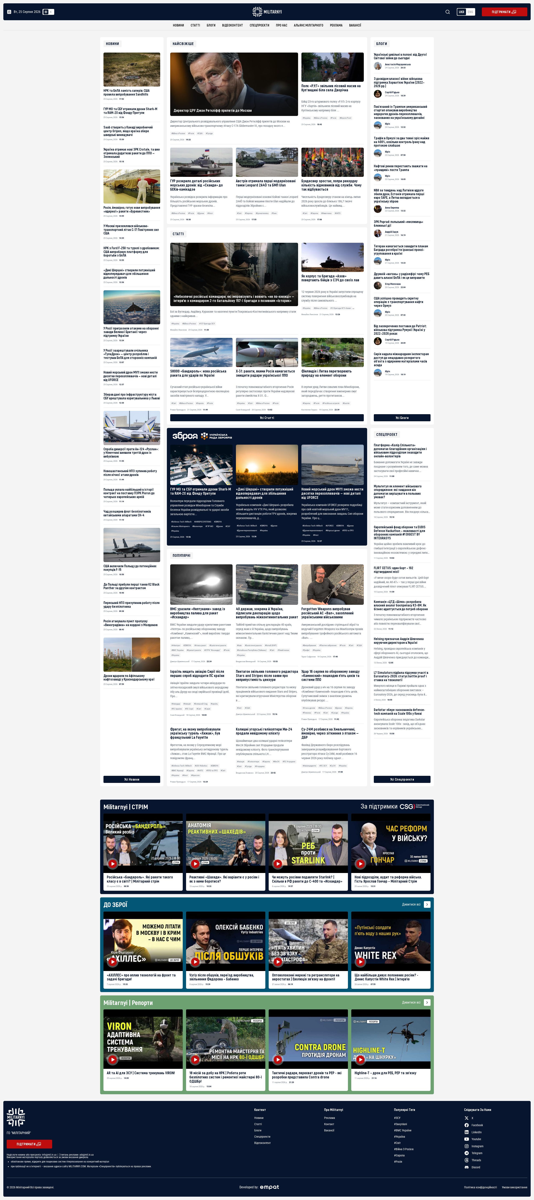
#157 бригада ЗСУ (207, 323)
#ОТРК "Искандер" (212, 650)
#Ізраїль (214, 704)
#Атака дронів (309, 708)
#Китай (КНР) (271, 645)
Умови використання (514, 1187)
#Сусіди (209, 133)
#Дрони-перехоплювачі (247, 530)
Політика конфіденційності (480, 1187)
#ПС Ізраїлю (176, 709)
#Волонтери (197, 526)
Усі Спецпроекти (402, 779)
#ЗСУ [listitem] (397, 1117)
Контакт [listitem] (329, 1124)
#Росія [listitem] (398, 1161)
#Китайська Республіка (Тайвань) (251, 650)
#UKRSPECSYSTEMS (202, 522)
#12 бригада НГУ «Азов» (340, 308)
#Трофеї (306, 650)
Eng (470, 12)
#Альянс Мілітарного (180, 526)
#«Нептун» (175, 645)
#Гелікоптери (253, 761)
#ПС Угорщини (289, 761)
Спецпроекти (259, 25)
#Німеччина (326, 213)
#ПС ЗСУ (323, 766)
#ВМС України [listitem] (402, 1130)
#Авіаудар (175, 704)
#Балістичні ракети (217, 645)
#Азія (239, 645)
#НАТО (337, 213)
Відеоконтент (232, 25)
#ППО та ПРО (348, 530)
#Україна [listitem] (399, 1136)
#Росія (191, 133)
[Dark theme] (50, 11)
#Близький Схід (200, 704)
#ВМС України (177, 650)
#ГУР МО (209, 526)
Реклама (336, 25)
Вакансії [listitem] (329, 1130)
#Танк (274, 213)
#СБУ (227, 526)
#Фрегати (195, 775)
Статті (195, 25)
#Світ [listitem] (397, 1143)
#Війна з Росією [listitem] (404, 1149)
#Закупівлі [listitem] (400, 1124)
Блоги (211, 25)
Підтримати (501, 12)
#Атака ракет (200, 645)
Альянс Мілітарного (308, 25)
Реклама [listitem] (329, 1117)
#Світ (239, 213)
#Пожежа (307, 713)
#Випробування (309, 645)
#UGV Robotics (201, 766)
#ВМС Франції (177, 770)
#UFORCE (330, 526)
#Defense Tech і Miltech (181, 522)
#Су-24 (332, 766)
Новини (178, 25)
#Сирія (207, 709)
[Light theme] (45, 11)
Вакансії (355, 25)
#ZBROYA (218, 522)
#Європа (248, 213)
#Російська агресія (330, 403)
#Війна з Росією (178, 133)
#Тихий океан (283, 650)
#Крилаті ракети (194, 650)
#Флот (210, 213)
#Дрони (200, 213)
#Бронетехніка (262, 213)
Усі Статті (267, 418)
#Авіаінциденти (309, 766)
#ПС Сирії (189, 709)
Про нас (281, 25)
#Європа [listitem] (399, 1155)
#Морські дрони (333, 530)
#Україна (306, 118)
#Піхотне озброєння (327, 645)
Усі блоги (402, 418)
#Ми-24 (276, 761)
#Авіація (187, 704)
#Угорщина (259, 766)
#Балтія (346, 403)
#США (200, 133)
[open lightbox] (143, 843)
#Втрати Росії (345, 118)
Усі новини (132, 779)
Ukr (461, 12)
